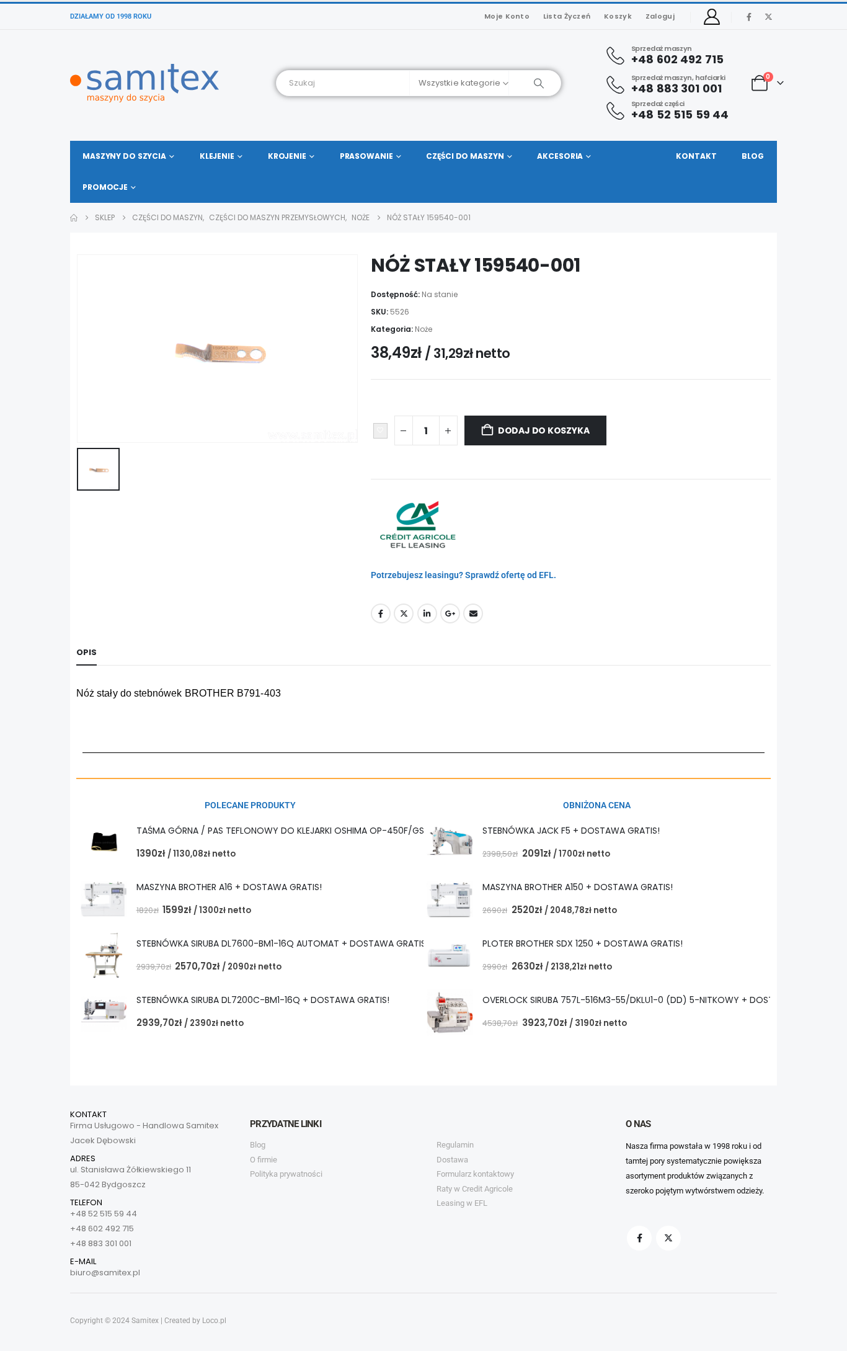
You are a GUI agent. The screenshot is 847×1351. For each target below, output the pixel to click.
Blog (753, 156)
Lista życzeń (566, 16)
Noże (423, 329)
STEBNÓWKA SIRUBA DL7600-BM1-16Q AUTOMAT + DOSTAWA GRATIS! (282, 943)
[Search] (535, 83)
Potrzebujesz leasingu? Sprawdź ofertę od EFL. (463, 575)
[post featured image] (104, 842)
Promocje (105, 187)
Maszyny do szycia (124, 156)
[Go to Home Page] (74, 217)
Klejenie (217, 156)
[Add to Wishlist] (380, 431)
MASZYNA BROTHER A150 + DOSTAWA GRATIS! (577, 887)
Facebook (381, 613)
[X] (768, 17)
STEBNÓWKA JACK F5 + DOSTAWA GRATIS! (571, 830)
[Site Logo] (144, 83)
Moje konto (507, 16)
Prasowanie (366, 156)
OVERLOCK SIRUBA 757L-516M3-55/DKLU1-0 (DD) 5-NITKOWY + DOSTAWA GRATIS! (655, 1000)
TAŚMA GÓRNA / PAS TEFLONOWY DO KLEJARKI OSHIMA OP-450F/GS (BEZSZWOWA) (313, 830)
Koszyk (618, 16)
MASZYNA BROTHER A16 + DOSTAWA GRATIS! (229, 887)
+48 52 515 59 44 (103, 1213)
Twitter (404, 613)
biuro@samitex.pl (105, 1272)
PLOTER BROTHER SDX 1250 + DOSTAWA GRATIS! (582, 943)
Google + (450, 613)
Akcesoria (560, 156)
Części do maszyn (464, 156)
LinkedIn (427, 613)
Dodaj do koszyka (544, 430)
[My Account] (712, 17)
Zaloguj (660, 16)
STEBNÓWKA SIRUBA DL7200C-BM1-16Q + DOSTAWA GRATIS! (262, 1000)
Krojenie (287, 156)
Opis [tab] (86, 652)
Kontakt (696, 156)
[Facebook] (749, 17)
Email (473, 613)
